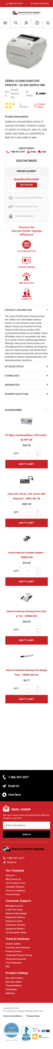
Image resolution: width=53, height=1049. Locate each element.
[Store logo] (24, 850)
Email (33, 152)
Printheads (11, 989)
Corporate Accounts (16, 959)
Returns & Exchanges (16, 913)
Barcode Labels (13, 982)
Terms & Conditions (15, 890)
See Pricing (26, 185)
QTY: (16, 453)
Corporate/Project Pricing (19, 955)
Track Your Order (14, 909)
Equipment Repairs (15, 928)
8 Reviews (24, 105)
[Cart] (48, 23)
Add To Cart (26, 464)
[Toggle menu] (5, 23)
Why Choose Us (13, 879)
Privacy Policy (13, 894)
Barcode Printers (14, 978)
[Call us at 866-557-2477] (4, 858)
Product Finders (14, 951)
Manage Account (14, 906)
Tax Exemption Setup (16, 932)
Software (10, 993)
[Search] (16, 23)
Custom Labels (13, 943)
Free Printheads (14, 963)
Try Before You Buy (15, 925)
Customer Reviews (15, 887)
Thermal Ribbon (14, 985)
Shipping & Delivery (15, 917)
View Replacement (26, 171)
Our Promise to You (15, 883)
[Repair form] (26, 23)
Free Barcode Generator (18, 947)
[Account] (37, 23)
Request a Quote (14, 921)
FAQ (8, 966)
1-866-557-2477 (17, 152)
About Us (10, 875)
